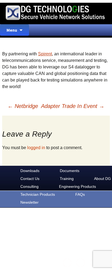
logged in (36, 147)
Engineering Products (77, 186)
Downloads (29, 170)
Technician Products (37, 194)
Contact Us (29, 178)
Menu (12, 30)
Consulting (29, 186)
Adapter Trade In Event (72, 106)
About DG (102, 178)
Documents (69, 170)
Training (67, 178)
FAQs (80, 194)
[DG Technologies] (56, 13)
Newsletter (29, 202)
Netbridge (23, 106)
